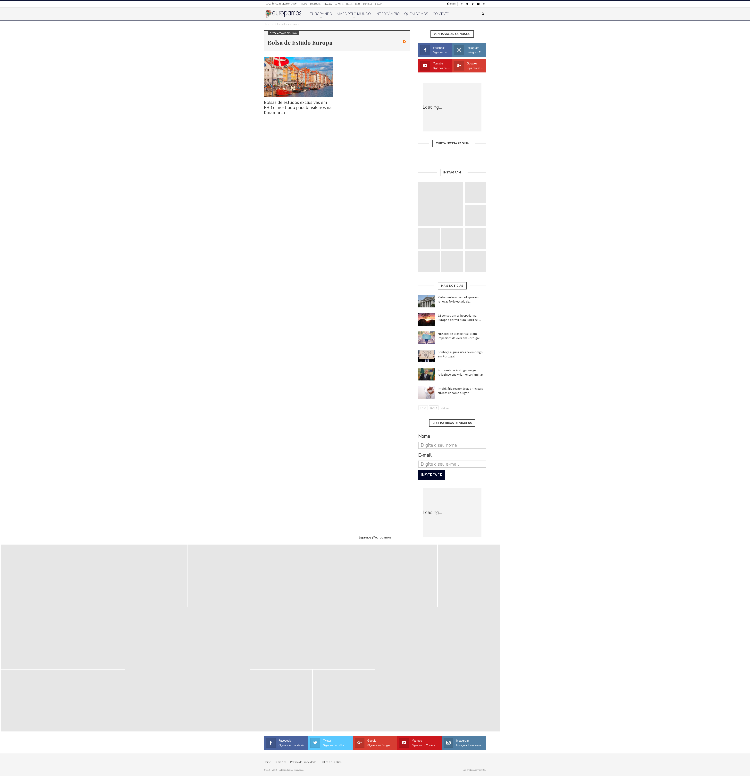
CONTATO (441, 14)
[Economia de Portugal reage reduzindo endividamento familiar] (426, 374)
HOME (304, 3)
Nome (424, 436)
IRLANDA (327, 3)
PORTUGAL (315, 3)
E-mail (424, 455)
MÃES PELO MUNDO (354, 14)
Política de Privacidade (303, 762)
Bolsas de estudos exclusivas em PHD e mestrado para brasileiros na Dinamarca (298, 107)
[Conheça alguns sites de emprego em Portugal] (426, 356)
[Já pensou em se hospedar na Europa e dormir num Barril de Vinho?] (426, 319)
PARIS (357, 3)
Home (267, 762)
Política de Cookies (330, 762)
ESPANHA (339, 3)
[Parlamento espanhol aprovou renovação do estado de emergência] (426, 301)
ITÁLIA (349, 3)
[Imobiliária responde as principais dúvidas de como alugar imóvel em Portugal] (426, 392)
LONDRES (367, 3)
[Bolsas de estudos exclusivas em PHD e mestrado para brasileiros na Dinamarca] (298, 77)
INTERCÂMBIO (387, 14)
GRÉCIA (378, 3)
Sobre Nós (280, 762)
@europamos (382, 537)
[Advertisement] (471, 107)
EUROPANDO (321, 14)
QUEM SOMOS (416, 14)
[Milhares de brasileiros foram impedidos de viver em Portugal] (426, 337)
